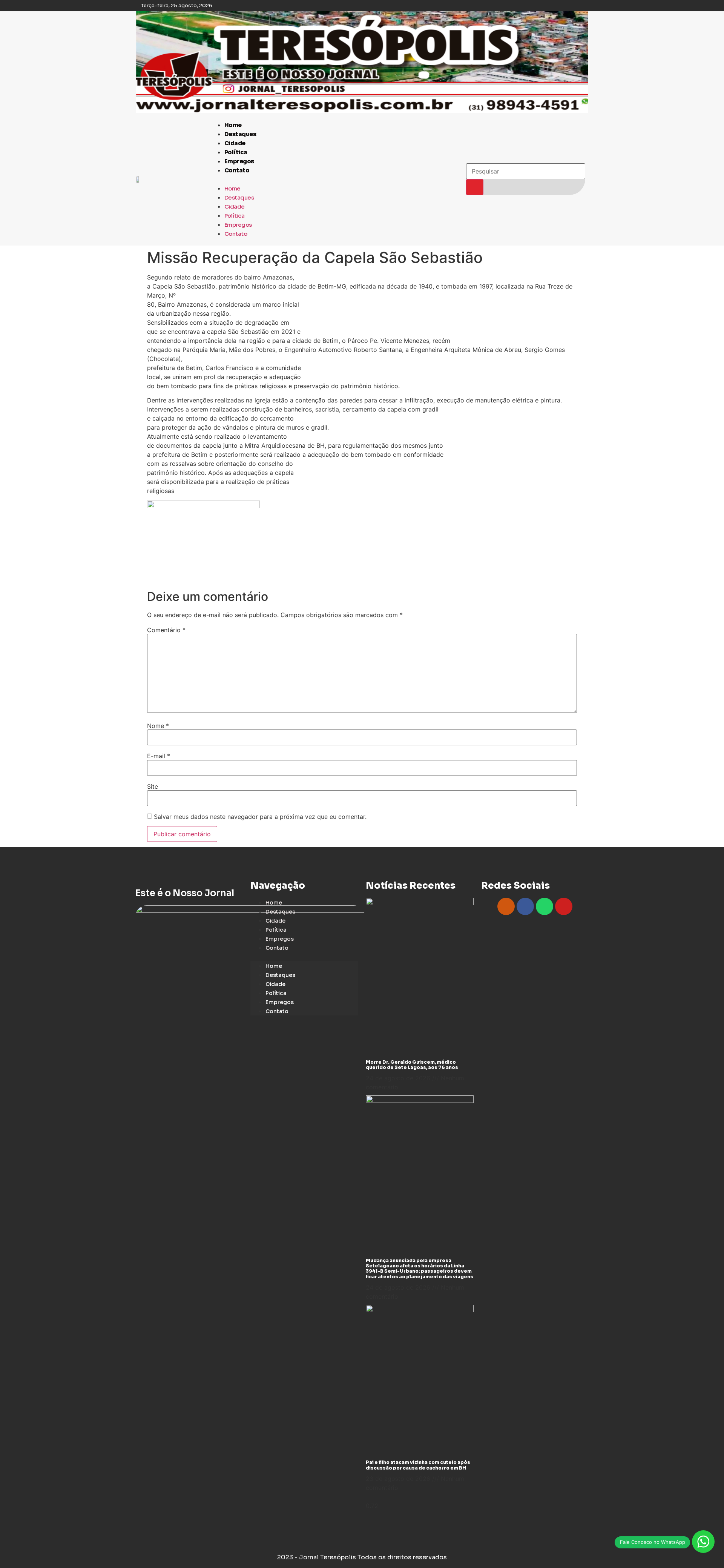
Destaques (240, 134)
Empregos (239, 161)
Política (235, 152)
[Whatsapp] (544, 906)
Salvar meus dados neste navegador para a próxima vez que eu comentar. (260, 817)
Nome (158, 726)
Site (152, 786)
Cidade (234, 143)
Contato (237, 170)
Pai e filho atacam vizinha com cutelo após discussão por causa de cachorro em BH (418, 1464)
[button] (334, 179)
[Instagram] (506, 906)
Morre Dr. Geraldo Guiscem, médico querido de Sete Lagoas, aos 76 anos (412, 1064)
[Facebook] (525, 906)
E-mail (158, 756)
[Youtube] (563, 906)
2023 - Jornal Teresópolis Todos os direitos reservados (362, 1557)
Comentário (166, 630)
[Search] (474, 187)
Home (233, 125)
